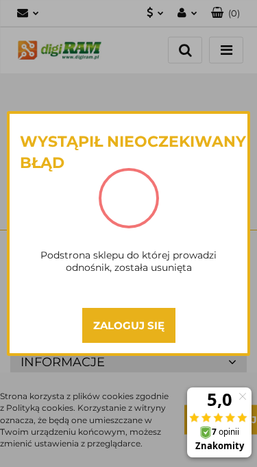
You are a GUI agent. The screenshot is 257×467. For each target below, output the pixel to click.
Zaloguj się (128, 325)
